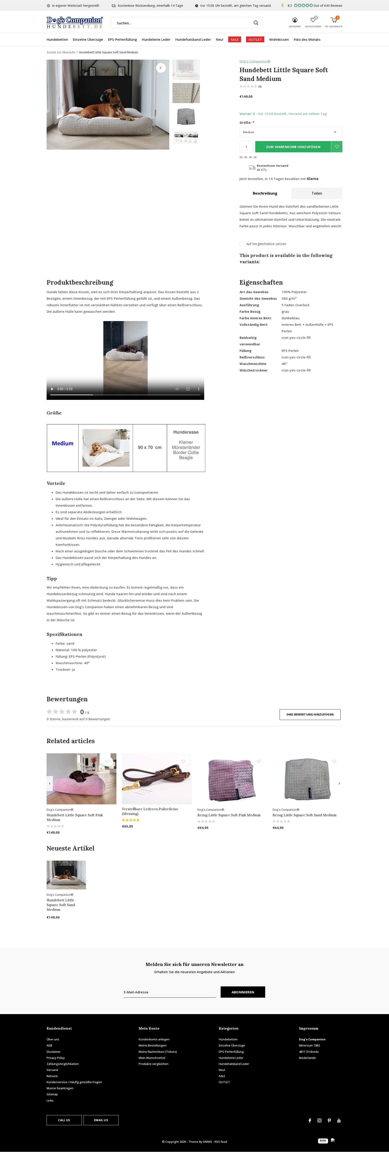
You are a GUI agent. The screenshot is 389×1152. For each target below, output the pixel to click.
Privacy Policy (56, 1058)
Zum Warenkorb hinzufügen (293, 146)
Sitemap (52, 1094)
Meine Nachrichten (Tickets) (158, 1052)
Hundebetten (57, 39)
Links (50, 1100)
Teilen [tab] (317, 193)
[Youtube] (339, 1120)
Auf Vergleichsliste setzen (266, 244)
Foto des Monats (307, 39)
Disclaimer (54, 1052)
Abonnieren (243, 992)
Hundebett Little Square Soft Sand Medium (61, 905)
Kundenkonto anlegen (154, 1039)
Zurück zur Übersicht (61, 52)
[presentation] (49, 783)
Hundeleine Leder (156, 39)
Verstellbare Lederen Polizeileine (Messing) (150, 811)
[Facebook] (310, 1120)
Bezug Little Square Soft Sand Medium (305, 815)
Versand (52, 1070)
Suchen (256, 23)
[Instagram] (319, 1120)
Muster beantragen (60, 1088)
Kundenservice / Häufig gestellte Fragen (74, 1082)
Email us (101, 1120)
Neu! (219, 39)
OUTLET (255, 39)
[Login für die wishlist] (336, 146)
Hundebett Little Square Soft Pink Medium (75, 817)
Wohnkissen (279, 39)
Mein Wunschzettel (152, 1058)
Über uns (53, 1039)
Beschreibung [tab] (265, 193)
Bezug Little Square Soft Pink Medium (229, 815)
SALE (235, 39)
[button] (204, 70)
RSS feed (221, 1142)
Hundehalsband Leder (193, 39)
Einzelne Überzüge (88, 39)
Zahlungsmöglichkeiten (63, 1064)
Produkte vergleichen (153, 1064)
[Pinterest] (329, 1120)
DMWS (207, 1142)
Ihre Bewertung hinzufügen (310, 714)
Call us (64, 1120)
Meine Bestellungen (152, 1045)
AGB (49, 1045)
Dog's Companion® (255, 61)
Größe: (247, 122)
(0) (260, 86)
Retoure (52, 1076)
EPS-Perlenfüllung (122, 39)
